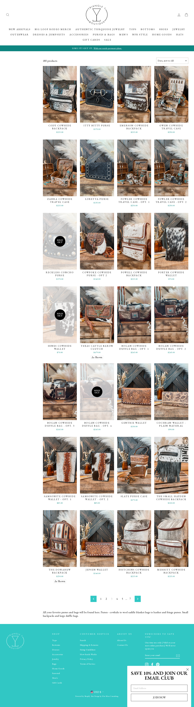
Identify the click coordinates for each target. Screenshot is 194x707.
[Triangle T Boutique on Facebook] (152, 664)
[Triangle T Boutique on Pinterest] (157, 664)
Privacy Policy (86, 659)
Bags (54, 663)
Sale (107, 39)
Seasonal (56, 673)
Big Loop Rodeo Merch (53, 29)
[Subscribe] (178, 655)
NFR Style (140, 34)
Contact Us (122, 645)
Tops (133, 29)
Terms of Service (87, 663)
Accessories (79, 34)
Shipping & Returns (89, 645)
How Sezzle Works (88, 654)
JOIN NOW (159, 697)
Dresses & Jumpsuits (49, 34)
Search (83, 640)
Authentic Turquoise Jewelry (100, 29)
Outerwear (19, 34)
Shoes (163, 29)
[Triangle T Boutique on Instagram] (146, 664)
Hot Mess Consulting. (110, 696)
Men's (123, 34)
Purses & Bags (104, 34)
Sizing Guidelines (88, 649)
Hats (180, 34)
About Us (121, 640)
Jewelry (179, 29)
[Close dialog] (187, 669)
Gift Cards (91, 39)
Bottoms (148, 29)
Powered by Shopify (82, 696)
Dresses (55, 649)
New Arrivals (20, 29)
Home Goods (162, 34)
